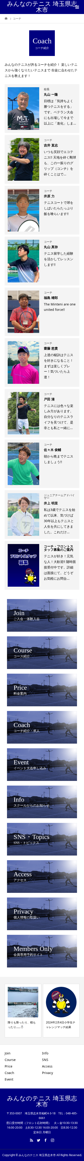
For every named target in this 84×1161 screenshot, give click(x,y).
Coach (9, 1073)
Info (45, 1053)
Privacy (47, 1073)
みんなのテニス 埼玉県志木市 (42, 6)
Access (47, 1066)
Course (10, 1059)
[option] (33, 1010)
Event (9, 1079)
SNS (45, 1059)
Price (8, 1066)
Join (7, 1053)
